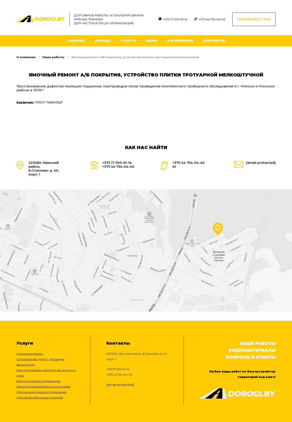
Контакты (214, 41)
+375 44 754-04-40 (212, 19)
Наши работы (53, 57)
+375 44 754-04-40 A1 (188, 165)
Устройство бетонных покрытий (39, 397)
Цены (151, 41)
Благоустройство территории (38, 381)
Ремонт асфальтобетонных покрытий (43, 386)
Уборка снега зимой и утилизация (41, 392)
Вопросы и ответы (251, 357)
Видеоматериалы (252, 350)
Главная (76, 41)
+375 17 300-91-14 (175, 19)
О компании (180, 41)
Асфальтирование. (30, 353)
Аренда (103, 41)
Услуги (128, 41)
